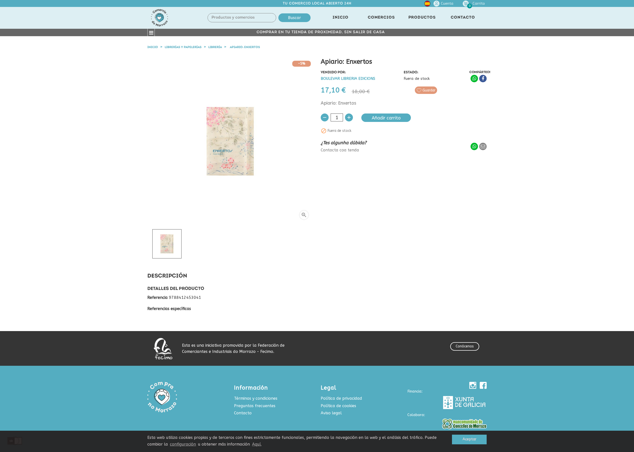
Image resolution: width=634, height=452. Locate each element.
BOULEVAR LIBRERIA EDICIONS (348, 79)
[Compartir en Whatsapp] (474, 78)
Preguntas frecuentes (254, 405)
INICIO (340, 18)
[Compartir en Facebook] (483, 78)
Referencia (157, 297)
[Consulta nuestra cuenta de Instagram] (472, 385)
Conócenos (465, 346)
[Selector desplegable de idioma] (427, 4)
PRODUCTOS (422, 18)
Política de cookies (338, 405)
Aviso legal (331, 413)
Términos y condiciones (255, 398)
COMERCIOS (381, 18)
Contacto (243, 413)
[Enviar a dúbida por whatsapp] (474, 146)
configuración (183, 444)
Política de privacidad (341, 398)
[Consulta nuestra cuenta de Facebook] (483, 385)
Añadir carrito (386, 118)
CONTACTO (463, 18)
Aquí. (257, 444)
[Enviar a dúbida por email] (483, 146)
